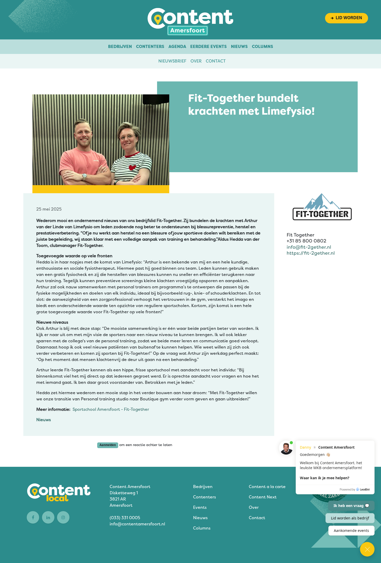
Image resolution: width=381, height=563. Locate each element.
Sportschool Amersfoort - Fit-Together (111, 409)
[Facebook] (33, 517)
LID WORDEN (348, 18)
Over (196, 61)
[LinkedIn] (48, 517)
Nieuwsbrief (172, 61)
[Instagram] (63, 517)
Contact (216, 61)
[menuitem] (120, 46)
